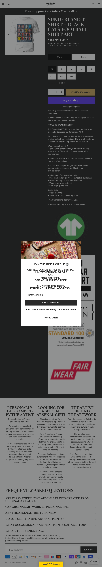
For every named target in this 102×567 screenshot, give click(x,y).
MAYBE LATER (51, 318)
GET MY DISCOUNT (51, 303)
